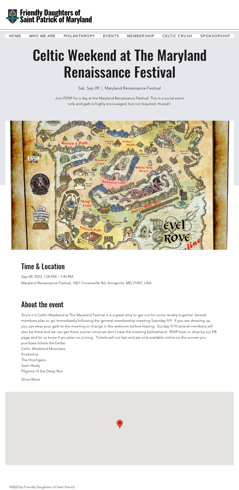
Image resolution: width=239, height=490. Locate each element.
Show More (30, 379)
